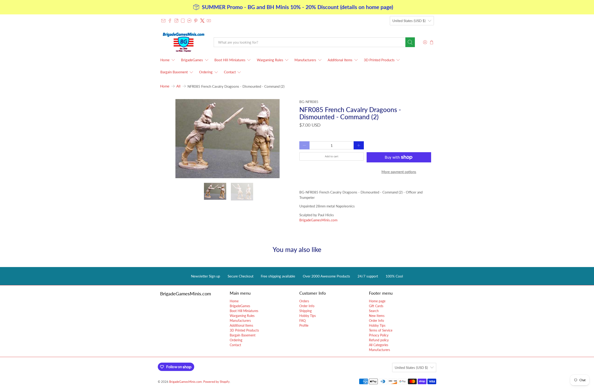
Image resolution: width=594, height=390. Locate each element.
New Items (376, 316)
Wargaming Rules (270, 60)
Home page (377, 301)
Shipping (305, 311)
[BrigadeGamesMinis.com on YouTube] (209, 21)
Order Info (306, 306)
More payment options (398, 172)
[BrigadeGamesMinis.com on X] (202, 21)
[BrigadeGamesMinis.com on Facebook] (170, 21)
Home (165, 60)
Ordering (206, 72)
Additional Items (340, 60)
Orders (304, 301)
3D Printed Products (379, 60)
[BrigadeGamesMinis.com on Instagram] (176, 21)
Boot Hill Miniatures (229, 60)
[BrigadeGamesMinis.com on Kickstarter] (183, 21)
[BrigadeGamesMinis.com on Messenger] (189, 21)
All (178, 86)
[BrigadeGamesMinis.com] (183, 42)
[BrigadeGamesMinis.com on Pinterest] (196, 21)
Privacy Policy (378, 335)
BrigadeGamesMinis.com (318, 220)
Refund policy (379, 340)
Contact (230, 72)
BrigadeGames (192, 60)
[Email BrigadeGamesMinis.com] (163, 21)
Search (374, 311)
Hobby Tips (307, 316)
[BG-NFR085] (227, 138)
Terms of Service (380, 330)
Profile (303, 325)
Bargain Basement (174, 72)
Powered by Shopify (216, 382)
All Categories (378, 345)
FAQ (302, 320)
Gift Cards (376, 306)
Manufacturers (305, 60)
